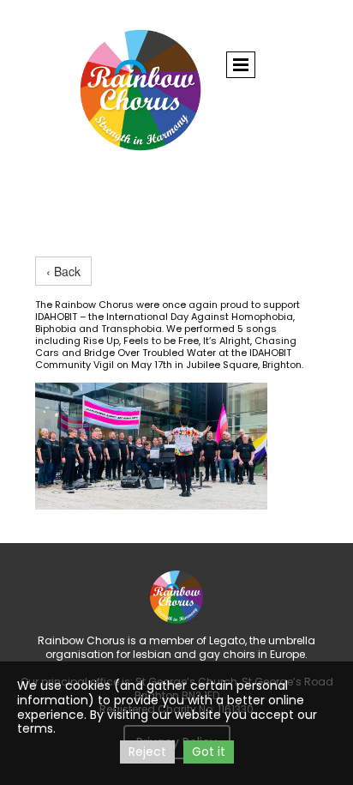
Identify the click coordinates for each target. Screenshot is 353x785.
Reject (147, 751)
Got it (208, 751)
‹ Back (63, 271)
